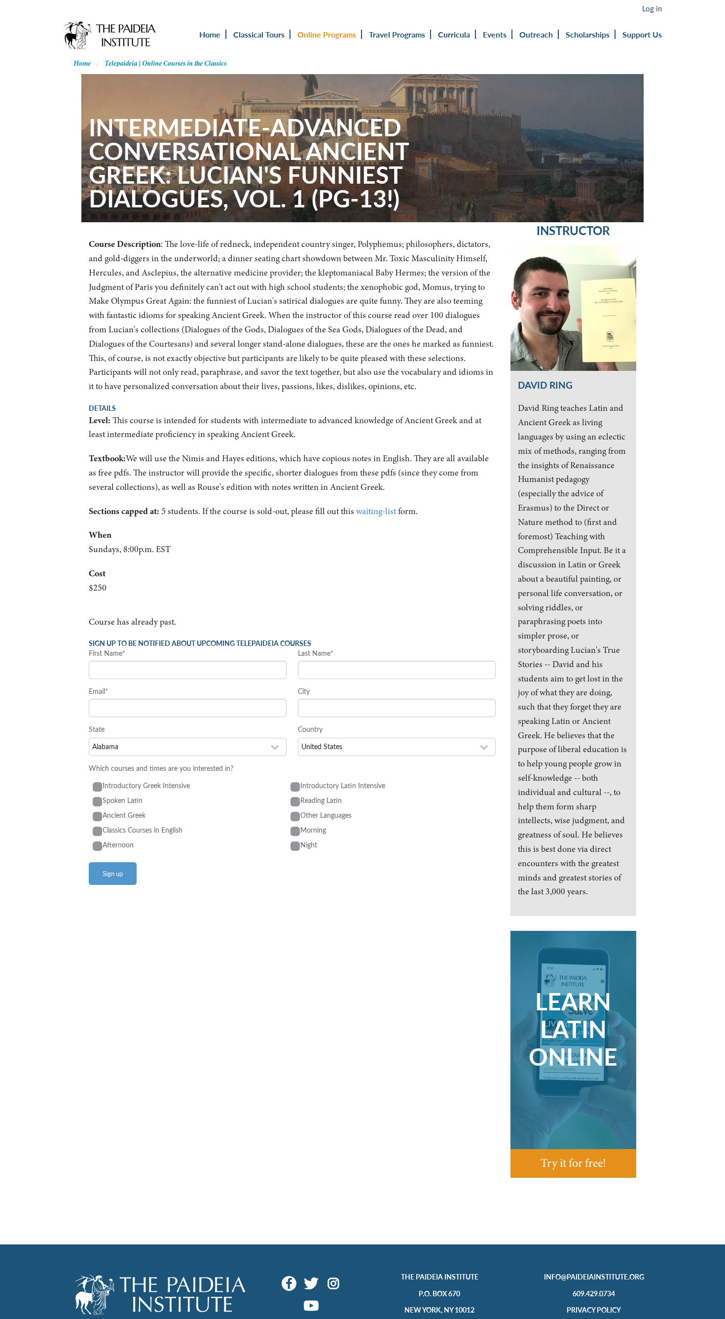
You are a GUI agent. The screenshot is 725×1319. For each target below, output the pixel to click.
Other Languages (326, 815)
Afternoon (118, 844)
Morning (313, 830)
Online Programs (326, 34)
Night (308, 844)
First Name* (107, 653)
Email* (98, 691)
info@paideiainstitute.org (594, 1276)
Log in (652, 8)
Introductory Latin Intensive (342, 785)
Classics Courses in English (142, 830)
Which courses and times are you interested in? (161, 768)
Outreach (536, 34)
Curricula (454, 34)
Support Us (642, 34)
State (97, 729)
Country (310, 729)
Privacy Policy (594, 1310)
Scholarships (588, 34)
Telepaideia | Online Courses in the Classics (165, 63)
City (304, 691)
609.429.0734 (594, 1293)
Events (495, 34)
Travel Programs (397, 34)
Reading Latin (321, 800)
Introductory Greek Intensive (146, 785)
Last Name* (315, 653)
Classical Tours (259, 34)
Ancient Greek (124, 815)
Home (209, 34)
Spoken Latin (123, 800)
